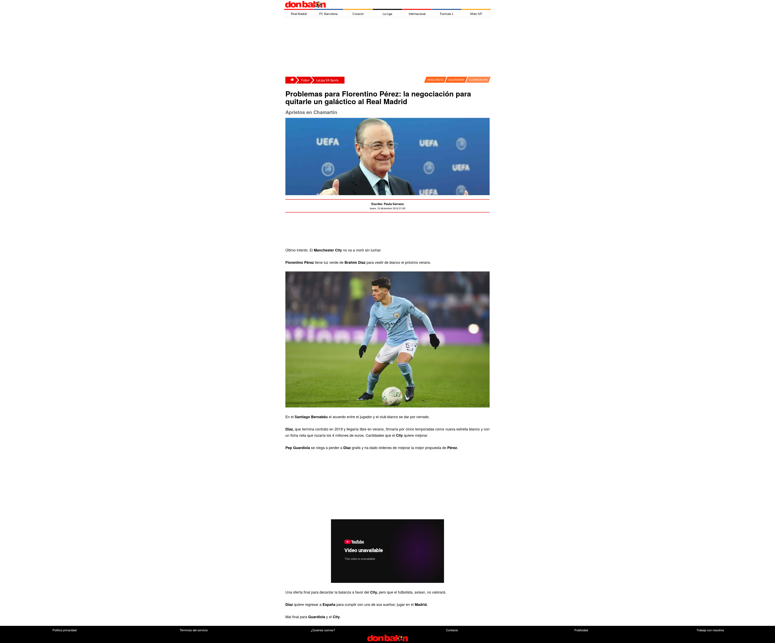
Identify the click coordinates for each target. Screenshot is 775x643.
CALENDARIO (456, 79)
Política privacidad (64, 630)
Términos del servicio (194, 630)
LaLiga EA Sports (327, 80)
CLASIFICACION (478, 79)
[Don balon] (383, 4)
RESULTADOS (435, 79)
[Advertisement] (388, 47)
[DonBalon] (290, 80)
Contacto (452, 630)
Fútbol (305, 80)
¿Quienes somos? (323, 630)
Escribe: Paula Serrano (387, 204)
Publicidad (581, 630)
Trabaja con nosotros (710, 630)
